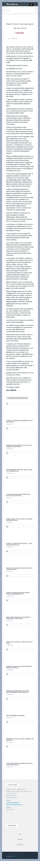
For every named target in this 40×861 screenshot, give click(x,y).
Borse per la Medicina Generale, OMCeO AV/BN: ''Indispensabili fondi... (18, 593)
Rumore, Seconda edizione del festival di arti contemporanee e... (19, 568)
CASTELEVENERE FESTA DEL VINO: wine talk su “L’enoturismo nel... (19, 470)
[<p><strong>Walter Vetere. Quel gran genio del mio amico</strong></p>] (20, 44)
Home (10, 854)
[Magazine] (12, 4)
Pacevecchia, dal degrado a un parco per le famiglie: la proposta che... (19, 445)
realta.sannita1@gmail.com (14, 804)
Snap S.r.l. (15, 856)
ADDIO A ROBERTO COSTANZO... (15, 715)
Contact (20, 854)
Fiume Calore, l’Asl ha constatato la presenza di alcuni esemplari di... (19, 764)
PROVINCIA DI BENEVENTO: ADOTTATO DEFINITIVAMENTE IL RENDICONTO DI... (17, 691)
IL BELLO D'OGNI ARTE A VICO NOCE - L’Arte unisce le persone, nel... (19, 544)
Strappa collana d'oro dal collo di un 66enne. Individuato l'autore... (19, 519)
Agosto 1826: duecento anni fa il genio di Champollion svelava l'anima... (18, 617)
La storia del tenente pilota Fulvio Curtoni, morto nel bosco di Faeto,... (18, 495)
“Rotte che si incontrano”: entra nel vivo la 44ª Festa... (19, 642)
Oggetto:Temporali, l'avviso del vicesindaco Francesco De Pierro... (19, 667)
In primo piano (19, 32)
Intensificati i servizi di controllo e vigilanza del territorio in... (19, 739)
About (15, 854)
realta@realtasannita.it (12, 802)
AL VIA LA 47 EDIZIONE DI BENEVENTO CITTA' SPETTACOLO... (19, 421)
